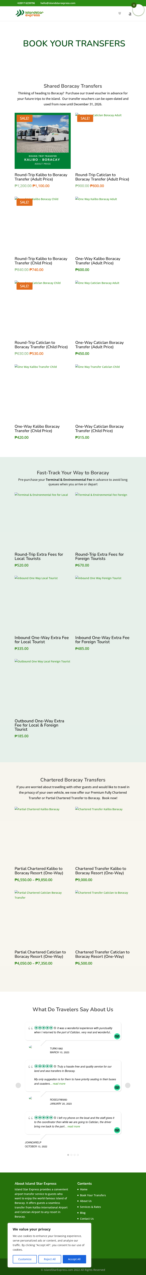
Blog (83, 1213)
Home (83, 1189)
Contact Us (87, 1218)
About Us (86, 1201)
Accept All (74, 1259)
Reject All (50, 1259)
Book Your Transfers (93, 1195)
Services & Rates (90, 1207)
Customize (25, 1259)
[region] (49, 1245)
